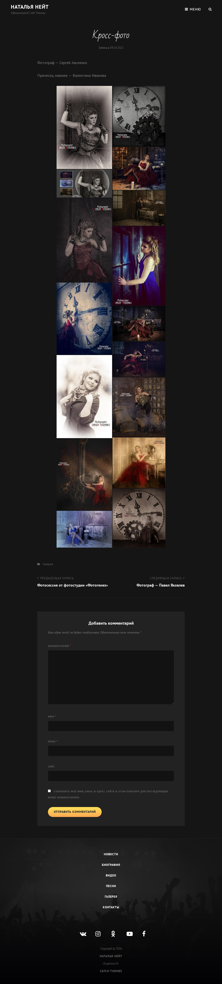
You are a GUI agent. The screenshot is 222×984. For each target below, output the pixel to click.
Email (53, 741)
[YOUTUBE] (126, 930)
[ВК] (79, 930)
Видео (111, 875)
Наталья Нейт (30, 6)
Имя (52, 716)
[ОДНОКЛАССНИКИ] (111, 930)
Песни (111, 886)
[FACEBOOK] (142, 930)
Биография (111, 865)
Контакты (111, 907)
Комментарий (59, 646)
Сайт (51, 766)
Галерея (48, 564)
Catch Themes (111, 971)
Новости (111, 854)
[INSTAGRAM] (95, 930)
